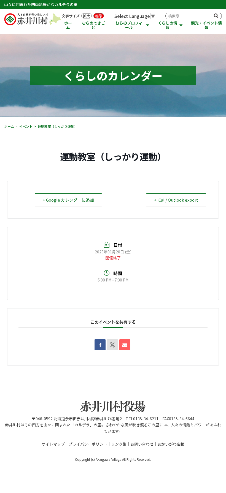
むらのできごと (93, 25)
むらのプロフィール (128, 25)
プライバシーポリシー (88, 444)
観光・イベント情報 (206, 25)
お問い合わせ (142, 444)
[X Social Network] (112, 344)
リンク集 (119, 444)
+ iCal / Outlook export (176, 200)
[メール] (124, 344)
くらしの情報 (167, 25)
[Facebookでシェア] (100, 344)
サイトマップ (53, 444)
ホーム (68, 25)
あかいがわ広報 (170, 444)
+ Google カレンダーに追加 (68, 200)
